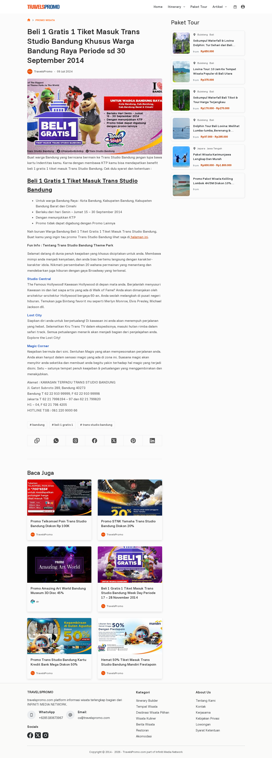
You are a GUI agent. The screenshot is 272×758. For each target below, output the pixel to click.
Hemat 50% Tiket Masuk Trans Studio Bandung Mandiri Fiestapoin (128, 662)
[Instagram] (45, 735)
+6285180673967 (51, 718)
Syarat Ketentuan (208, 730)
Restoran (142, 730)
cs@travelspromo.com (94, 718)
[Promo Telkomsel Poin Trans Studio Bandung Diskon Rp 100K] (59, 497)
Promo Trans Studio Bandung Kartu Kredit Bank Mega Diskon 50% (58, 662)
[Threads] (75, 440)
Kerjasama (203, 712)
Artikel (217, 7)
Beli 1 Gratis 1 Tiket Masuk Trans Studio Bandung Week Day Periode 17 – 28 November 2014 (128, 593)
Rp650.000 (207, 51)
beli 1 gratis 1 (62, 425)
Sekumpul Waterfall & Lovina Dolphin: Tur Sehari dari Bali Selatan (213, 45)
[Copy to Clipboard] (37, 440)
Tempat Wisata (146, 706)
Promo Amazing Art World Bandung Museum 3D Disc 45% (58, 590)
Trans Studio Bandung (96, 425)
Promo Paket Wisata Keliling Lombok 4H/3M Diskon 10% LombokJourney (213, 183)
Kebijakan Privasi (207, 718)
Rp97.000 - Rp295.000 (214, 136)
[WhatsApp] (56, 440)
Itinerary (174, 7)
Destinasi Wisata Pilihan (152, 712)
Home (158, 7)
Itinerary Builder (147, 701)
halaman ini (139, 237)
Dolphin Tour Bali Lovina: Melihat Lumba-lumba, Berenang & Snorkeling (216, 130)
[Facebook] (95, 440)
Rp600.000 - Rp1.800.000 (216, 165)
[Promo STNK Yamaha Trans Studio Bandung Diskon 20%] (130, 497)
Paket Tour (198, 7)
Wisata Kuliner (146, 718)
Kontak (201, 706)
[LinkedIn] (152, 440)
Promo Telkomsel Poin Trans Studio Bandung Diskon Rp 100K (58, 523)
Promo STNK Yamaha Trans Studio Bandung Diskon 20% (128, 523)
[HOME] (28, 20)
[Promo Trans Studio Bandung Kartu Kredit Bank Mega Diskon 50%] (59, 636)
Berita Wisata (145, 724)
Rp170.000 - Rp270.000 (215, 108)
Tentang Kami (205, 701)
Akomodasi (144, 736)
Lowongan (203, 724)
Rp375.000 (207, 79)
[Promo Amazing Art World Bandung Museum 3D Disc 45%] (59, 564)
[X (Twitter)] (114, 440)
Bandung (37, 425)
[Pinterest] (133, 440)
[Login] (243, 7)
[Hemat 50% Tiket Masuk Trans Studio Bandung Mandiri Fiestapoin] (130, 636)
